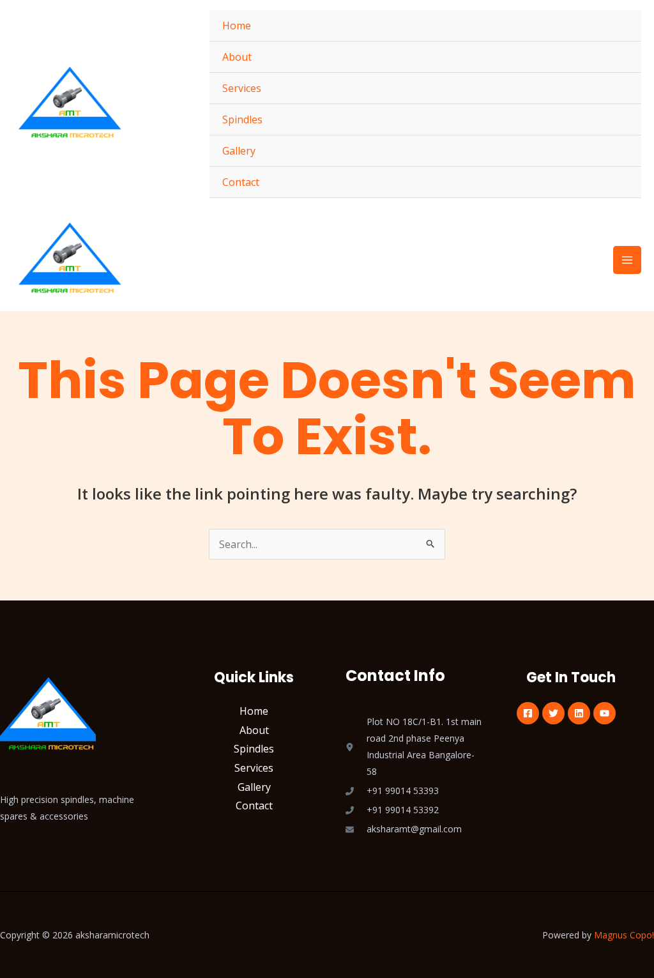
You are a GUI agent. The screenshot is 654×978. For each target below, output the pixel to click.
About (237, 57)
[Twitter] (553, 713)
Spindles (242, 119)
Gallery (238, 151)
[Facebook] (528, 713)
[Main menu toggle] (627, 260)
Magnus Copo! (624, 935)
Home (236, 26)
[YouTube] (604, 713)
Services (241, 88)
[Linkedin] (579, 713)
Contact (240, 182)
